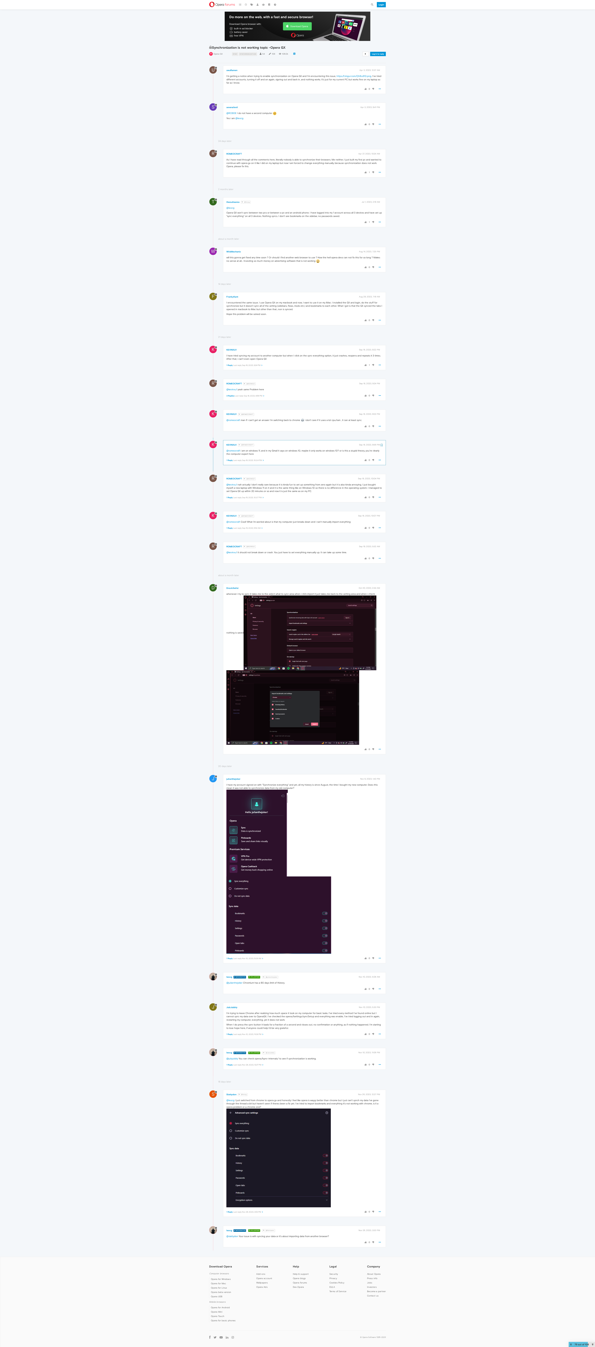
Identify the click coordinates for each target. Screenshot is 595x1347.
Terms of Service (337, 1291)
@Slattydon (269, 1230)
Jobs (369, 1282)
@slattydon (232, 1236)
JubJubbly (231, 1007)
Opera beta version (221, 1292)
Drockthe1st (232, 588)
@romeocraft (233, 420)
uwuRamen (231, 70)
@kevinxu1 (231, 389)
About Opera (374, 1274)
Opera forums (300, 1282)
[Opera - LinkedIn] (227, 1337)
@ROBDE (231, 113)
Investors (372, 1287)
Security (333, 1274)
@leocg (239, 118)
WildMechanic (233, 251)
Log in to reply (378, 54)
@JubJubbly (270, 1053)
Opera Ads (262, 1287)
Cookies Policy (336, 1282)
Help (296, 1266)
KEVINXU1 (231, 350)
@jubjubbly (232, 1058)
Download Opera (299, 26)
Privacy (333, 1278)
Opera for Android (220, 1307)
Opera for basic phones (223, 1320)
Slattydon (231, 1094)
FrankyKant (232, 297)
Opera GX (218, 54)
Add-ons (260, 1274)
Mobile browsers (217, 1302)
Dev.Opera (298, 1287)
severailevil (232, 107)
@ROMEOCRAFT (247, 414)
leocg (229, 977)
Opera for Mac (218, 1283)
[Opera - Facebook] (210, 1337)
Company (373, 1266)
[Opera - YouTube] (221, 1337)
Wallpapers (262, 1282)
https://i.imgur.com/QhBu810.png (354, 76)
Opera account (264, 1278)
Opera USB (217, 1296)
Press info (372, 1278)
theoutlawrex (233, 202)
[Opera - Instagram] (233, 1337)
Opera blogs (299, 1278)
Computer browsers (219, 1273)
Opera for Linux (219, 1288)
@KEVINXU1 (250, 384)
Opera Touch (217, 1316)
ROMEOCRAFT (234, 154)
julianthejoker (233, 779)
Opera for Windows (221, 1279)
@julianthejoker (271, 977)
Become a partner (376, 1291)
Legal (333, 1266)
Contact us (373, 1295)
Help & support (301, 1274)
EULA (332, 1287)
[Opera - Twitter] (215, 1337)
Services (262, 1266)
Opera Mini (216, 1312)
